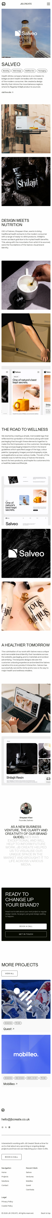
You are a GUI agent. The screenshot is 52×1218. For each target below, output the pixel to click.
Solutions (5, 1181)
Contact (5, 1185)
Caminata (30, 1190)
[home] (3, 4)
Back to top (45, 1213)
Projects (5, 1177)
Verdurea (29, 1177)
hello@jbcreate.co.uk (16, 1119)
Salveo (29, 1172)
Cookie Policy (7, 1206)
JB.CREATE (26, 3)
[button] (47, 4)
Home (4, 1172)
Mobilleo (29, 1181)
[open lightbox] (26, 128)
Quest (28, 1185)
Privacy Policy (7, 1202)
